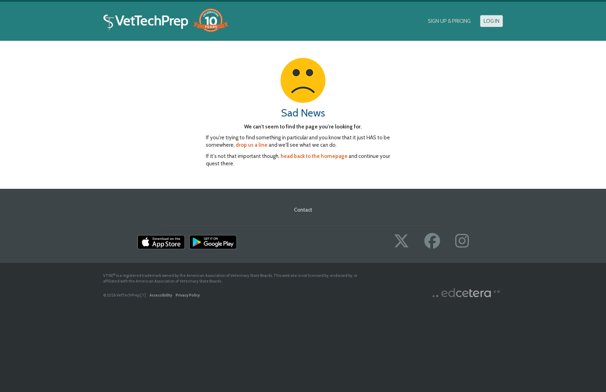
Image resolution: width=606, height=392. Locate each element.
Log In (491, 21)
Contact (303, 210)
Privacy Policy (188, 295)
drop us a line (252, 145)
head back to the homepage (314, 156)
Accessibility (160, 295)
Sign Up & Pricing (449, 21)
